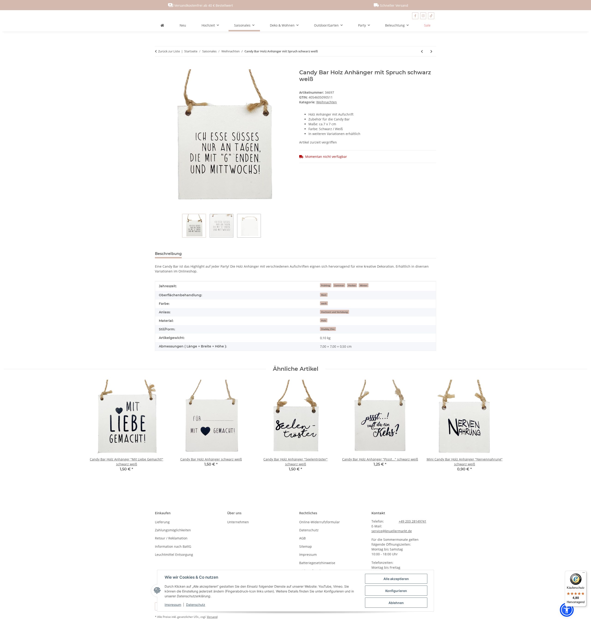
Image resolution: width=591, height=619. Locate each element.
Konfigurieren (396, 591)
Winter (363, 285)
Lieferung (162, 522)
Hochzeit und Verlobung (334, 312)
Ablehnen (396, 603)
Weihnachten (326, 102)
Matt (323, 294)
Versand (212, 617)
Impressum (173, 605)
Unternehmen (238, 522)
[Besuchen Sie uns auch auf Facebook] (415, 15)
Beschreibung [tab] (168, 253)
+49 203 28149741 (412, 521)
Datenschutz (195, 605)
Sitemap (305, 546)
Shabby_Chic (328, 329)
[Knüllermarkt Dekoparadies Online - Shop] (162, 25)
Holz (323, 320)
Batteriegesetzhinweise (317, 563)
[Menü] (583, 573)
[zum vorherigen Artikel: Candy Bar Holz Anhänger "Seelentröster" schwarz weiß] (422, 51)
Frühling (325, 285)
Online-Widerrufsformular (319, 522)
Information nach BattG (173, 546)
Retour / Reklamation (171, 538)
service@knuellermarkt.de (391, 531)
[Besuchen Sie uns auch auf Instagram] (423, 15)
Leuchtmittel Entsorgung (174, 554)
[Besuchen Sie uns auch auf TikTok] (431, 15)
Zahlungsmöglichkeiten (173, 530)
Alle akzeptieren (396, 579)
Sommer (339, 285)
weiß (324, 303)
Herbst (352, 285)
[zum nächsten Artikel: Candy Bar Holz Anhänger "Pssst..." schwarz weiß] (431, 51)
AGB (302, 538)
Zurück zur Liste (169, 51)
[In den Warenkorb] (158, 66)
